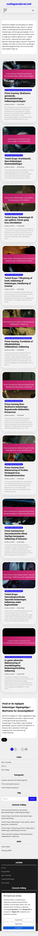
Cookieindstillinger (7, 879)
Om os (3, 766)
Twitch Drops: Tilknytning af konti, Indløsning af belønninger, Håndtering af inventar (18, 282)
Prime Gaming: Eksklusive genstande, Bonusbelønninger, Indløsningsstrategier (18, 97)
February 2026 (6, 850)
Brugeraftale (5, 871)
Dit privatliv (5, 883)
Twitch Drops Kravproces (13, 155)
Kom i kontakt (6, 762)
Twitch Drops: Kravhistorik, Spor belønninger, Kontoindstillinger (18, 161)
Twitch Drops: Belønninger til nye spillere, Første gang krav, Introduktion (19, 220)
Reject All (18, 924)
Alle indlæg (5, 770)
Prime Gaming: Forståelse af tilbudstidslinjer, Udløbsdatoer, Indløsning (19, 344)
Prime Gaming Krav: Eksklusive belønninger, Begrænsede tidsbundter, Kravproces (17, 408)
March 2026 (5, 847)
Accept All (18, 928)
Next (26, 749)
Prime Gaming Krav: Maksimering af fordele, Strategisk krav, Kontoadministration (16, 471)
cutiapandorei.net (19, 4)
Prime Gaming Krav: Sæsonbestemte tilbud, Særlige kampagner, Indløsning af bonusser (16, 535)
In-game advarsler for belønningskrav (18, 90)
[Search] (33, 10)
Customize (18, 920)
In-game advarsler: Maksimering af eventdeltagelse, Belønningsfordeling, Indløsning (15, 665)
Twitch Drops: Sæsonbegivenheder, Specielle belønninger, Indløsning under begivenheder (15, 599)
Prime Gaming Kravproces (13, 401)
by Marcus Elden (10, 104)
